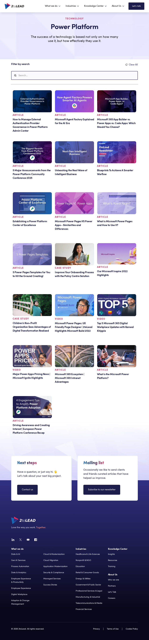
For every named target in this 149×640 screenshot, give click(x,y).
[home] (14, 6)
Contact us (27, 489)
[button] (53, 6)
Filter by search (20, 64)
